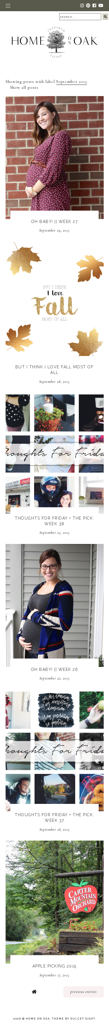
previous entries (83, 991)
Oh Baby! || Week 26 (54, 669)
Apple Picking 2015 (54, 966)
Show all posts (24, 87)
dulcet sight (82, 1018)
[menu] (8, 5)
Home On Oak (38, 1018)
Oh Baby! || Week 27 (54, 221)
